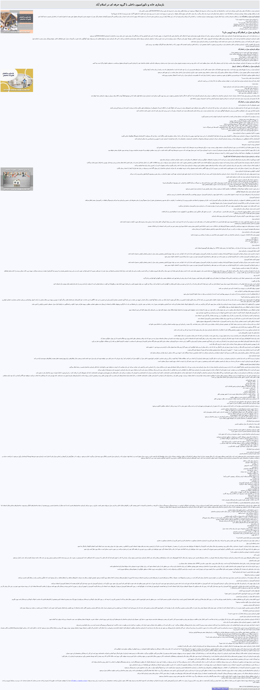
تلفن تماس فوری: (244, 688)
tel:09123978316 (220, 688)
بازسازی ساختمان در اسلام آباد (79, 680)
